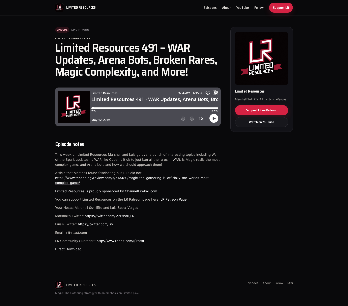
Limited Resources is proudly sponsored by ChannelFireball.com (106, 191)
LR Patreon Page (174, 199)
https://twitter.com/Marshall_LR (109, 216)
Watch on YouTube (261, 122)
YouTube (242, 7)
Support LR (281, 7)
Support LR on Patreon (261, 110)
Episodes (210, 7)
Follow (259, 7)
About (226, 7)
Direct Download (68, 249)
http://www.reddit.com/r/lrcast (120, 241)
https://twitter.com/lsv (95, 224)
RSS (290, 283)
